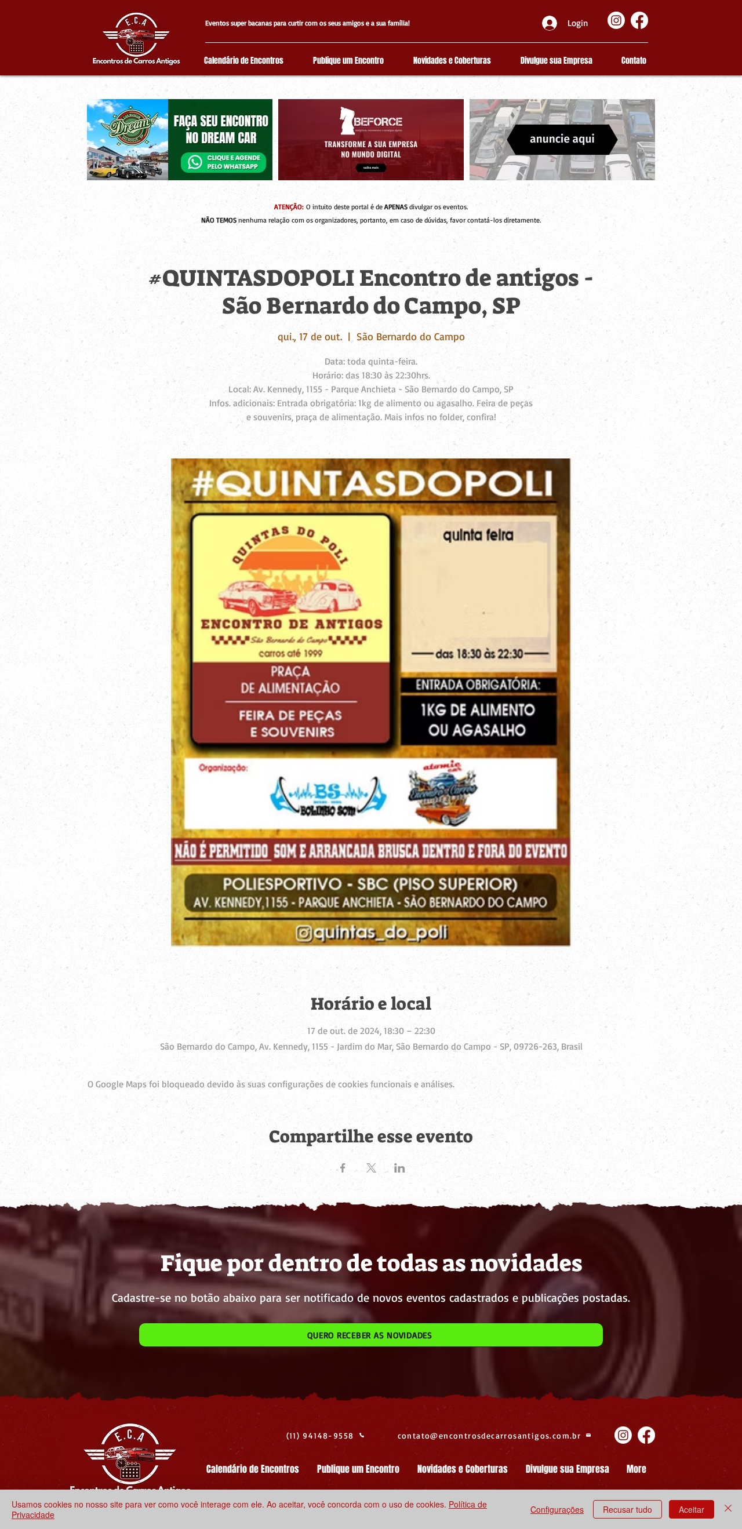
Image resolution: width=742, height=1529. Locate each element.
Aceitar (691, 1509)
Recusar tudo (627, 1509)
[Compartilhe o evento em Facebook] (342, 1168)
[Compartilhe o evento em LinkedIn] (399, 1168)
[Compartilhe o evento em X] (371, 1168)
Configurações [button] (557, 1509)
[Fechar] (728, 1509)
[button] (371, 1334)
